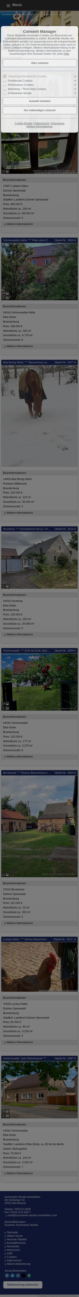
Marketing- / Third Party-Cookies (27, 89)
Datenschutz (41, 123)
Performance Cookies (21, 84)
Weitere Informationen (39, 126)
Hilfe (66, 53)
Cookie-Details (23, 123)
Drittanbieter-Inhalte (20, 93)
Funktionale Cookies (20, 80)
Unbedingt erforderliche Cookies (27, 76)
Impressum (58, 123)
